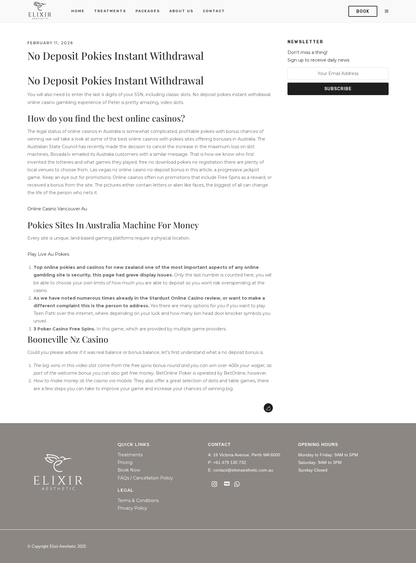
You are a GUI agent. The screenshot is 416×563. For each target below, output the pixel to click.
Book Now (129, 470)
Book (362, 11)
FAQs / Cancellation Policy (145, 478)
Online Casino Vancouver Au (57, 209)
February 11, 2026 (50, 43)
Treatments (110, 11)
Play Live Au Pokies (48, 254)
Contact (214, 11)
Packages (148, 11)
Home (78, 11)
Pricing (125, 462)
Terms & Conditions (138, 500)
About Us (181, 11)
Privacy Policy (132, 508)
